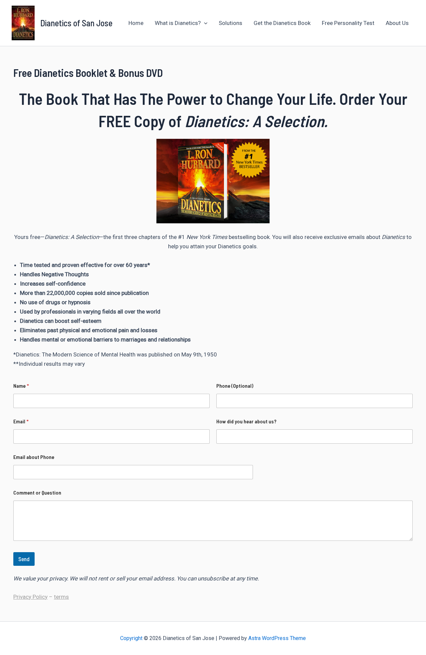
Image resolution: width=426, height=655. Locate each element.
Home (135, 23)
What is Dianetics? (178, 23)
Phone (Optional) (234, 385)
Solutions (230, 23)
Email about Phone (33, 457)
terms (61, 596)
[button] (204, 23)
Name (21, 385)
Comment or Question (37, 492)
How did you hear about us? (246, 421)
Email (21, 421)
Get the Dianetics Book (282, 23)
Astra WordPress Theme (277, 638)
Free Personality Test (348, 23)
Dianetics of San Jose (76, 23)
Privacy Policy (30, 596)
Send (24, 558)
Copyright (131, 638)
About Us (397, 23)
